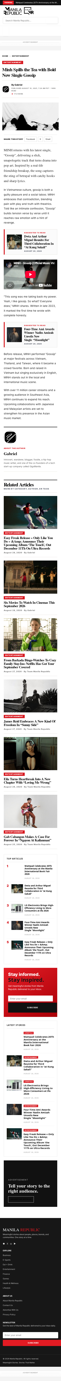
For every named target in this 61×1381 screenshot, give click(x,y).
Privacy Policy (9, 1314)
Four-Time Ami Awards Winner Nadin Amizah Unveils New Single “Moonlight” (39, 334)
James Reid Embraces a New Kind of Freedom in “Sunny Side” (29, 723)
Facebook (30, 139)
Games (6, 1278)
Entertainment (20, 56)
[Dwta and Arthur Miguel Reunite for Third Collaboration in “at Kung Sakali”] (14, 242)
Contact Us (8, 1305)
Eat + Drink (8, 1264)
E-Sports (6, 1260)
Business (7, 1255)
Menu (6, 31)
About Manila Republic (13, 1300)
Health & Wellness (10, 1283)
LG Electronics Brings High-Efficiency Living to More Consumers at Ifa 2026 (39, 908)
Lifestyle (29, 1033)
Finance (6, 1274)
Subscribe (32, 1007)
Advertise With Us (20, 1199)
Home (5, 56)
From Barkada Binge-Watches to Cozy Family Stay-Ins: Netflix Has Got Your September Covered (30, 663)
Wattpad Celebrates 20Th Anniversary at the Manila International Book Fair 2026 (37, 2)
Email (48, 139)
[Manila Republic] (18, 11)
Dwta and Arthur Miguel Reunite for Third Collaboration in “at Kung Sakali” (38, 242)
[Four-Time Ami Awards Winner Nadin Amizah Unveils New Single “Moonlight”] (14, 334)
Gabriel (18, 84)
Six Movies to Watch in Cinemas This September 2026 (29, 604)
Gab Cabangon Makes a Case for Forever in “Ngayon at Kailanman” (27, 838)
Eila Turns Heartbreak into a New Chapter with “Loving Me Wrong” (27, 780)
